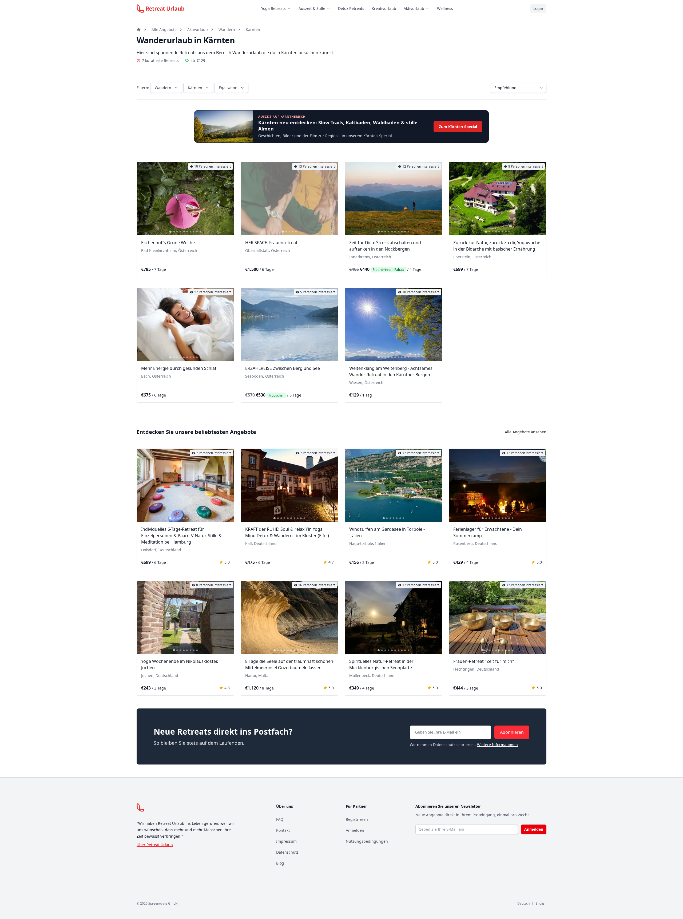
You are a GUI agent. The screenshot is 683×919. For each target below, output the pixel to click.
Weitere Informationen (497, 744)
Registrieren (357, 819)
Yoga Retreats (273, 8)
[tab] (170, 232)
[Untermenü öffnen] (290, 8)
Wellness (445, 8)
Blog (280, 863)
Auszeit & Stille (312, 8)
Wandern (227, 29)
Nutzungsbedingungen (367, 841)
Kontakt (283, 830)
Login (538, 8)
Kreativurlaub (384, 8)
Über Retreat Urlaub (155, 844)
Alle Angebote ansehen (525, 431)
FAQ (279, 819)
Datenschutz (287, 852)
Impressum (286, 841)
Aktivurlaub (414, 8)
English (541, 903)
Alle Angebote (164, 29)
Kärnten (253, 29)
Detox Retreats (351, 8)
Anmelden (355, 830)
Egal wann (228, 87)
